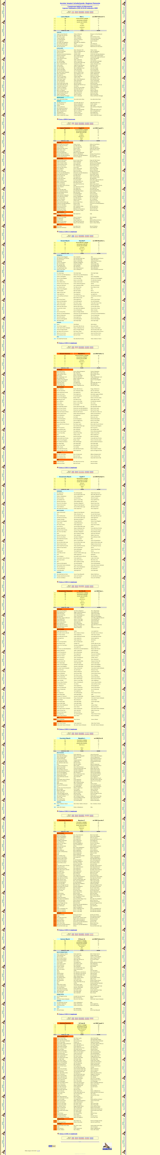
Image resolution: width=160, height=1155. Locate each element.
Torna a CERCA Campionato (67, 119)
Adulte (72, 236)
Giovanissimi (81, 585)
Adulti (73, 122)
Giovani (76, 346)
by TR (38, 1150)
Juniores (91, 1138)
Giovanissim (81, 732)
